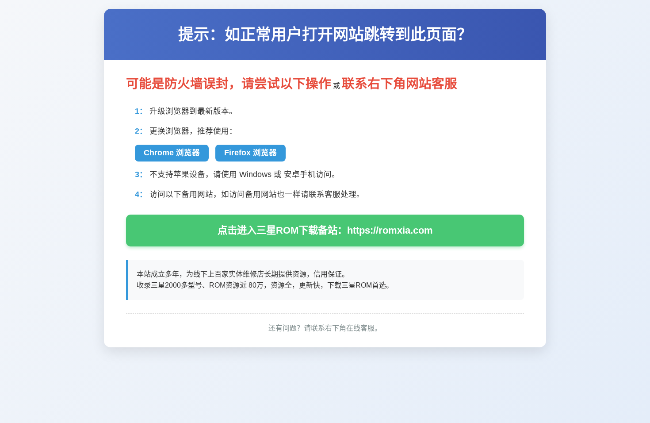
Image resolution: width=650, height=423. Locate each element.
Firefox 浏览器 (250, 152)
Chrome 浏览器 (172, 152)
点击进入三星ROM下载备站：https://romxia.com (325, 230)
